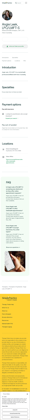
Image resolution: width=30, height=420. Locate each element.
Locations (17, 60)
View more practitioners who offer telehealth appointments (14, 161)
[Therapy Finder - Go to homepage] (14, 299)
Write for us (5, 307)
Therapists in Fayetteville (15, 286)
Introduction (5, 57)
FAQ (25, 60)
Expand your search (11, 118)
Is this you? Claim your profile (16, 46)
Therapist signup (7, 327)
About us (4, 311)
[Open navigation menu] (26, 2)
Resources (5, 320)
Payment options (6, 60)
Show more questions (12, 247)
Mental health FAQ (7, 323)
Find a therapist (6, 314)
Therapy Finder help (8, 304)
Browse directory (7, 317)
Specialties (15, 57)
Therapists (5, 286)
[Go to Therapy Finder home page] (7, 3)
